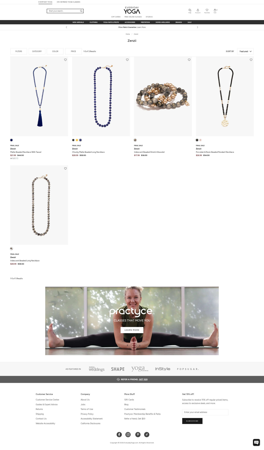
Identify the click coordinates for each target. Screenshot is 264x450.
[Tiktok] (147, 434)
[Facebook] (119, 434)
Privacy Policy (87, 414)
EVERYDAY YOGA (45, 2)
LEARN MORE (132, 330)
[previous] (67, 27)
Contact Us (41, 418)
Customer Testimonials (134, 409)
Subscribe (192, 421)
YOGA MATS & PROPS (111, 22)
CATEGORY (37, 51)
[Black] (73, 140)
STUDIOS (149, 17)
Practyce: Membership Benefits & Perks (142, 414)
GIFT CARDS (115, 17)
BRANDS (179, 22)
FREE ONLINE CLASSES (133, 17)
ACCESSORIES (130, 22)
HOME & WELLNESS (163, 22)
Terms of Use (87, 409)
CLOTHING (93, 22)
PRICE (73, 51)
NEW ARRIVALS (78, 22)
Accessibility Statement (92, 418)
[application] (256, 442)
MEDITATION (145, 22)
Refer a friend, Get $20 (134, 418)
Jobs (83, 404)
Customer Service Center (47, 399)
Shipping (40, 414)
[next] (197, 27)
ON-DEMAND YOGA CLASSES (68, 2)
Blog (126, 404)
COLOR (55, 51)
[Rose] (201, 140)
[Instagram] (128, 434)
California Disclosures (90, 423)
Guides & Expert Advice (46, 404)
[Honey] (77, 140)
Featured (244, 51)
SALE (189, 22)
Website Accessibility (45, 423)
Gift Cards (129, 399)
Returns (39, 409)
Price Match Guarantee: (132, 27)
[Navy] (11, 140)
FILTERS (18, 51)
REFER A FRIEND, (134, 379)
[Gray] (135, 140)
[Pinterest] (138, 434)
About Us (85, 399)
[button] (14, 158)
